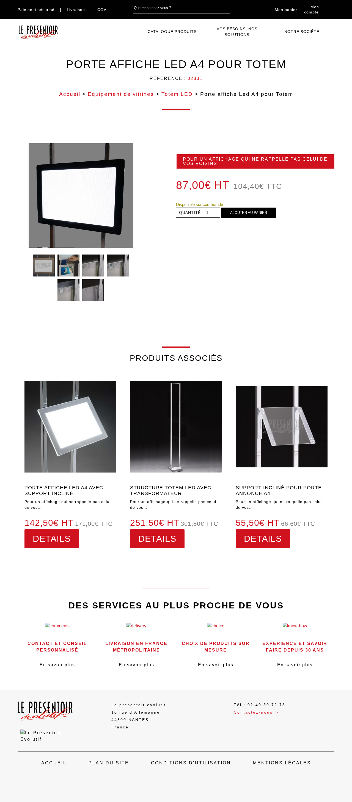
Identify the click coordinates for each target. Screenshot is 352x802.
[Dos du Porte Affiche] (93, 265)
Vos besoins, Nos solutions (237, 32)
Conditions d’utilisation (191, 763)
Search (227, 7)
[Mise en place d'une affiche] (68, 265)
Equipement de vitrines (121, 94)
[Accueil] (135, 32)
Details (52, 539)
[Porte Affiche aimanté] (93, 290)
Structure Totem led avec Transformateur (170, 490)
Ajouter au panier (248, 213)
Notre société (301, 31)
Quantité (190, 212)
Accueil (69, 94)
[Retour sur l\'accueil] (38, 32)
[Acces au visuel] (118, 265)
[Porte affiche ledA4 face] (44, 265)
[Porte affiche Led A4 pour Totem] (81, 195)
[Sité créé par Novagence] (176, 784)
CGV (101, 10)
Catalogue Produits (172, 31)
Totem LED (177, 94)
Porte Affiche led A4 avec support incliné (63, 490)
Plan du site (109, 763)
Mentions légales (282, 763)
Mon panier (286, 10)
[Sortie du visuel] (68, 290)
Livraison (76, 10)
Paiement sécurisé (36, 10)
